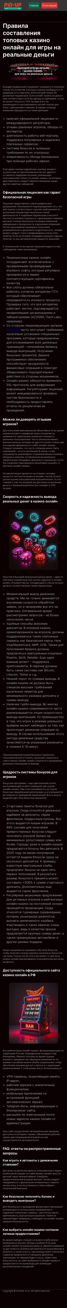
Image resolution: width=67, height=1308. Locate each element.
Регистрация (49, 5)
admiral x (13, 330)
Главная (34, 5)
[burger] (61, 5)
